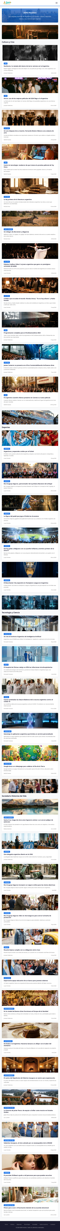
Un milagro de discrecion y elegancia (16, 232)
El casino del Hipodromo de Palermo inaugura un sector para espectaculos (29, 1078)
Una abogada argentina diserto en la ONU (18, 854)
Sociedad (34, 1224)
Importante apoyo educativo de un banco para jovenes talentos (26, 980)
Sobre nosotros (44, 1224)
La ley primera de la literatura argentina (18, 199)
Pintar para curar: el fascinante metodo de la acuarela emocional (26, 1208)
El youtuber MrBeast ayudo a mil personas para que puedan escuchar (28, 1175)
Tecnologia (27, 1224)
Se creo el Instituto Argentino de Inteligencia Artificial (22, 636)
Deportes (19, 1224)
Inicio (6, 1224)
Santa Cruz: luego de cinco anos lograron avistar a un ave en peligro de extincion (28, 821)
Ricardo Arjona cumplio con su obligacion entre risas (22, 950)
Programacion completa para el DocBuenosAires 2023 (22, 333)
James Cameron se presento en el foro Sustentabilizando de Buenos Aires (29, 365)
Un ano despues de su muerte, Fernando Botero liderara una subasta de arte (29, 132)
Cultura (12, 1224)
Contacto (52, 1224)
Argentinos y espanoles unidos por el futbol (19, 451)
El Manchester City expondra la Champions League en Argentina (26, 583)
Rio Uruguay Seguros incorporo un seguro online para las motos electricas (29, 885)
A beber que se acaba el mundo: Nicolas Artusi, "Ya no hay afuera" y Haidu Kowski (29, 299)
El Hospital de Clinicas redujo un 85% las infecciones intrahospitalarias (28, 667)
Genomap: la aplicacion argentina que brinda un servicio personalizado (28, 734)
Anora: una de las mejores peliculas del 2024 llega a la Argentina (26, 98)
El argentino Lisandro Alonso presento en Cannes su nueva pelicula (27, 398)
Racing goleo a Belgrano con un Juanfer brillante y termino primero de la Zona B (29, 549)
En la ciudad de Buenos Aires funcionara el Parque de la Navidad (26, 1011)
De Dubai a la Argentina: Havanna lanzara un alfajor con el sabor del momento (27, 1044)
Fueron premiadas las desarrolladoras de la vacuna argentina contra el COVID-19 (28, 700)
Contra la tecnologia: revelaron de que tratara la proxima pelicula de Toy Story (29, 166)
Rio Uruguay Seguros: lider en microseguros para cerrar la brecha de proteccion (27, 916)
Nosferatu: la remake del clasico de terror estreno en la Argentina (26, 66)
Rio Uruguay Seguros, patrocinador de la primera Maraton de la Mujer (28, 484)
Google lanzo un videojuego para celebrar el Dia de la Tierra (24, 766)
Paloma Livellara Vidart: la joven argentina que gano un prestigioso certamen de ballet (27, 265)
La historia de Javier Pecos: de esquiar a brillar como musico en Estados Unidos (28, 1111)
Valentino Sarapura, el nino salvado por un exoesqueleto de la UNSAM (28, 1143)
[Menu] (56, 3)
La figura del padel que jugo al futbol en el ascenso (21, 516)
